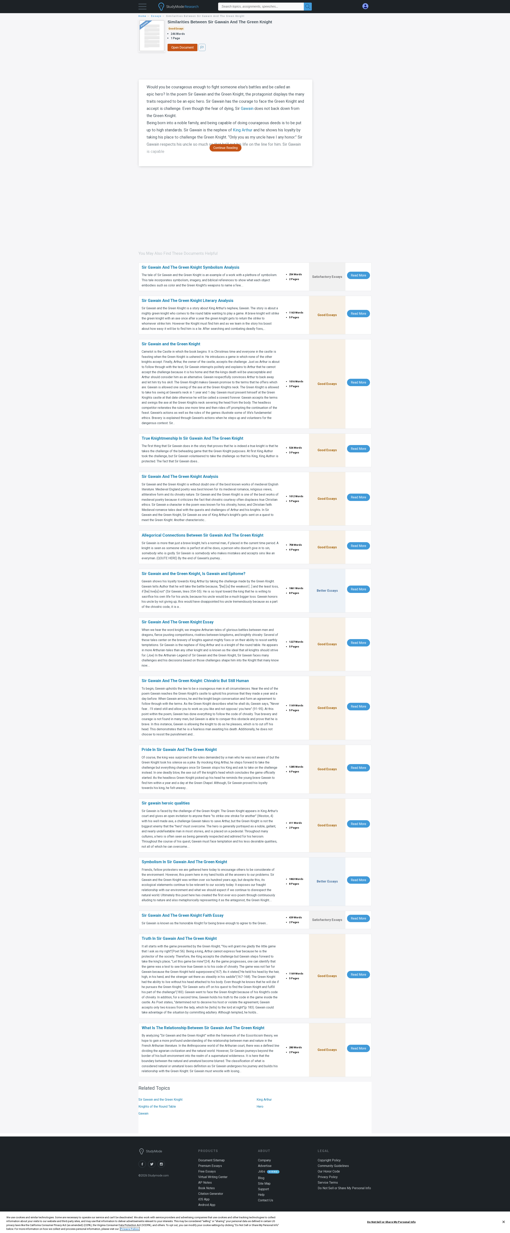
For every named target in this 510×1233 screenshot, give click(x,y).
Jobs (261, 1171)
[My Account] (367, 6)
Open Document (182, 47)
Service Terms (328, 1182)
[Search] (308, 7)
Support (263, 1189)
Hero (260, 1106)
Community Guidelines (333, 1166)
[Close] (503, 1221)
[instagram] (162, 1167)
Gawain (247, 108)
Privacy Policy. (129, 1228)
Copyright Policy (329, 1160)
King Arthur (242, 130)
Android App (206, 1205)
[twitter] (153, 1167)
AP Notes (205, 1182)
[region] (255, 1222)
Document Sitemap (211, 1160)
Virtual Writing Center (213, 1177)
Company (264, 1160)
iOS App (204, 1199)
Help (261, 1195)
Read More (358, 275)
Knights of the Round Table (157, 1106)
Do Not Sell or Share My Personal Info (391, 1221)
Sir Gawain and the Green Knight (160, 1099)
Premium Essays (210, 1166)
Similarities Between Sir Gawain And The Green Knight (220, 22)
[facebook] (143, 1167)
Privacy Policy (328, 1177)
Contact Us (265, 1200)
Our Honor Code (329, 1171)
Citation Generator (210, 1194)
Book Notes (206, 1188)
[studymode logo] (185, 7)
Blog (261, 1178)
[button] (142, 7)
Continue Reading (225, 148)
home (142, 16)
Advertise (265, 1166)
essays (156, 16)
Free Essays (207, 1171)
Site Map (264, 1183)
